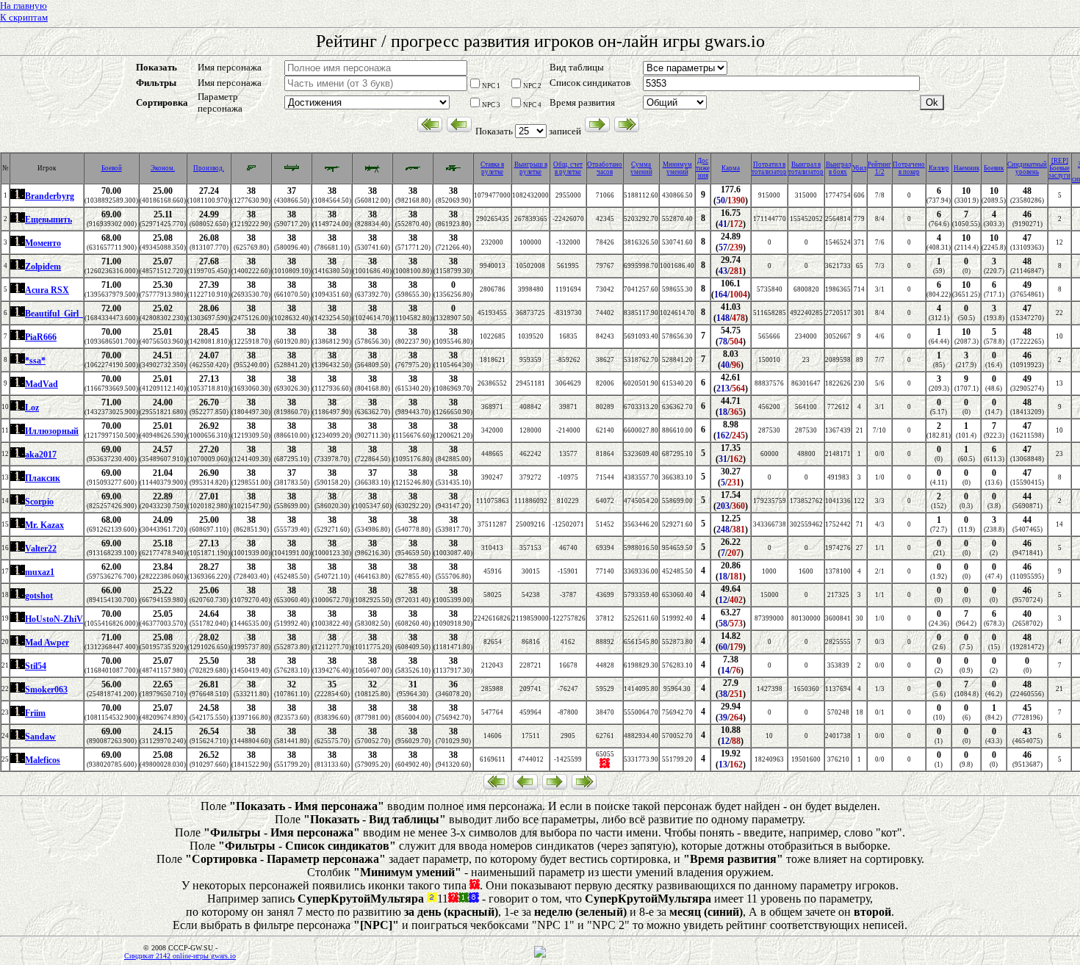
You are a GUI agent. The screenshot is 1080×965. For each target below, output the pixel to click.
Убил (859, 168)
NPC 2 (532, 86)
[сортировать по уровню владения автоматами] (332, 171)
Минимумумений (677, 168)
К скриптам (24, 17)
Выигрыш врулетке (530, 168)
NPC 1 (491, 86)
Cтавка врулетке (492, 168)
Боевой (111, 168)
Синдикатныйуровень (1027, 168)
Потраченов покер (909, 168)
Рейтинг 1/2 (879, 168)
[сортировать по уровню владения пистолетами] (251, 169)
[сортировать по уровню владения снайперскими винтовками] (453, 171)
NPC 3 (491, 105)
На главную (23, 5)
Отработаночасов (604, 168)
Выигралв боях (838, 168)
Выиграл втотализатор (806, 168)
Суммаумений (641, 168)
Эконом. (163, 168)
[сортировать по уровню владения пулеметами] (372, 171)
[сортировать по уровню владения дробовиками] (413, 171)
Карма (730, 168)
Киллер (939, 168)
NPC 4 (532, 105)
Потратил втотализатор (769, 168)
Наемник (966, 168)
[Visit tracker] (540, 955)
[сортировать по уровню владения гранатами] (291, 171)
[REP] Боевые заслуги (1059, 168)
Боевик (994, 168)
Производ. (208, 168)
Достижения (703, 168)
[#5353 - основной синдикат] (17, 196)
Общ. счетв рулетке (568, 168)
